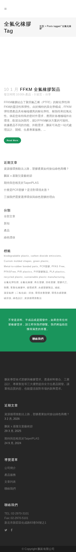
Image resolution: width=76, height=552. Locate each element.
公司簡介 (10, 467)
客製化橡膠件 (17, 287)
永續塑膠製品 (45, 287)
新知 (7, 223)
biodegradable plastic (16, 255)
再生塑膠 (39, 282)
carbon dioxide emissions (46, 255)
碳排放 (7, 298)
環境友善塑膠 (42, 293)
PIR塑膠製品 (41, 271)
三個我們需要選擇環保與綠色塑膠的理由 (29, 196)
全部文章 (9, 216)
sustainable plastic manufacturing (44, 277)
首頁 (41, 26)
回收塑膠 (51, 282)
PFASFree (10, 271)
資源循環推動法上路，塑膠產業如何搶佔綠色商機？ (36, 168)
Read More (12, 140)
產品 (28, 94)
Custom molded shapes (18, 261)
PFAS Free (58, 266)
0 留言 (38, 94)
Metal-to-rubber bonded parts (21, 266)
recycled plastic (13, 277)
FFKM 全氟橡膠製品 (40, 89)
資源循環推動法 (33, 298)
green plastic (41, 261)
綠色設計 (18, 298)
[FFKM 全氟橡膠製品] (38, 59)
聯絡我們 (38, 338)
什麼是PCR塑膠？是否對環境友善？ (27, 189)
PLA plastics (57, 271)
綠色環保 (9, 237)
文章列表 (10, 481)
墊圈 (6, 287)
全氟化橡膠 (26, 282)
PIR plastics (24, 271)
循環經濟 (32, 287)
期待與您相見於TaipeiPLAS (21, 182)
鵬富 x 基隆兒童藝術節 (18, 175)
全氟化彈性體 (11, 282)
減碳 (57, 287)
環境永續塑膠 (59, 293)
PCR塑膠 (45, 266)
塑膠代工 (62, 282)
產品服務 (10, 474)
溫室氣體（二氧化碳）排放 (19, 293)
